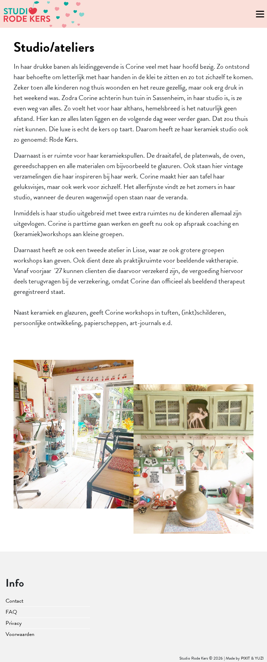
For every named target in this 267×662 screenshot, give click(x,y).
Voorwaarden (20, 634)
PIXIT (245, 658)
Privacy (14, 623)
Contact (14, 601)
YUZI (259, 658)
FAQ (11, 612)
